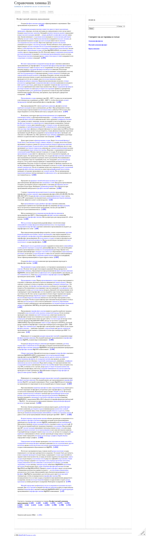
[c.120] (26, 219)
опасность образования (60, 301)
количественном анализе (56, 33)
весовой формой (65, 422)
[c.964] (57, 137)
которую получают (28, 430)
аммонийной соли (24, 225)
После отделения (45, 46)
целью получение (58, 451)
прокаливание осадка (25, 154)
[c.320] (40, 438)
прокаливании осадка (31, 204)
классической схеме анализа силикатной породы (42, 313)
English (50, 11)
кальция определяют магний (49, 336)
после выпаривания (46, 250)
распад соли (22, 395)
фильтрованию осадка (42, 140)
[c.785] (28, 94)
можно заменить (33, 194)
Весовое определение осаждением (33, 64)
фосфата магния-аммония (35, 23)
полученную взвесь (45, 110)
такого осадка (46, 322)
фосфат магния (53, 215)
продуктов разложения (50, 395)
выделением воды (58, 388)
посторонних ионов (64, 413)
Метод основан (26, 223)
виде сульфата (52, 436)
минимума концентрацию (33, 413)
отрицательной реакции (59, 148)
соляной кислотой (32, 346)
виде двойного (23, 420)
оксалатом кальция (39, 44)
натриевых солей (48, 183)
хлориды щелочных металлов (59, 461)
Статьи (17, 11)
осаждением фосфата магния (45, 83)
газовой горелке (49, 171)
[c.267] (69, 384)
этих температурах (29, 326)
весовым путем (40, 436)
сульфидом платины (64, 119)
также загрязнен (44, 466)
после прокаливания (53, 355)
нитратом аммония (33, 298)
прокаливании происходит (60, 393)
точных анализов (54, 73)
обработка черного (40, 296)
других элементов (64, 328)
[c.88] (44, 242)
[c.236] (51, 340)
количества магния (59, 43)
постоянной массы (24, 275)
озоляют (60, 165)
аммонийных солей (49, 413)
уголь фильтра (63, 288)
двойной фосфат (64, 407)
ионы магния (42, 39)
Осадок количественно (40, 146)
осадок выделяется (39, 253)
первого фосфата (52, 468)
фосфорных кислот (61, 184)
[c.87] (37, 229)
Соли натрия (47, 462)
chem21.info (22, 535)
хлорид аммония (23, 462)
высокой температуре (42, 315)
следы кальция (50, 328)
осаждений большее (24, 365)
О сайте (43, 11)
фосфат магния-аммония (40, 286)
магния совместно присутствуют (48, 29)
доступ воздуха (29, 301)
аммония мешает (23, 67)
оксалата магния (32, 43)
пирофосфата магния (55, 275)
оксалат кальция (33, 46)
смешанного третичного (39, 397)
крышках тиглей (36, 181)
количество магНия (47, 365)
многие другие (50, 357)
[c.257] (56, 257)
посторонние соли (42, 461)
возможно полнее (34, 142)
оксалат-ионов (29, 39)
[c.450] (38, 403)
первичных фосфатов (40, 388)
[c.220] (41, 25)
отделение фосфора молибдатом (40, 69)
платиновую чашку (24, 117)
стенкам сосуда (51, 125)
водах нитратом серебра (37, 150)
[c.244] (55, 447)
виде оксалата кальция (26, 35)
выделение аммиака (24, 271)
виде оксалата (62, 424)
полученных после (38, 459)
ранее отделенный (66, 167)
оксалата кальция (45, 41)
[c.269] (20, 505)
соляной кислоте (38, 123)
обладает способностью (43, 252)
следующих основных (25, 58)
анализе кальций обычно (40, 424)
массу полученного (41, 275)
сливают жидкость (46, 142)
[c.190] (52, 349)
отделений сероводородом (47, 361)
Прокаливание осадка (28, 98)
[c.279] (60, 503)
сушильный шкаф (24, 152)
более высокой (63, 474)
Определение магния (25, 56)
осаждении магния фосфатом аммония (49, 213)
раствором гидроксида (34, 148)
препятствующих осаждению (32, 248)
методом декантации (25, 146)
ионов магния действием (62, 37)
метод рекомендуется (28, 73)
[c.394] (43, 58)
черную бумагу (60, 282)
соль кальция (57, 426)
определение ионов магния (58, 48)
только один (60, 455)
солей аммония (27, 48)
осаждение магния (44, 359)
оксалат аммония (36, 462)
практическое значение (32, 33)
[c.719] (40, 372)
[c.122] (31, 503)
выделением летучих (34, 395)
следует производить (45, 234)
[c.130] (35, 263)
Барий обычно (63, 436)
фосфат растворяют (24, 123)
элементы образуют (62, 357)
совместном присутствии (53, 56)
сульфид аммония (58, 117)
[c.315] (34, 175)
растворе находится (65, 46)
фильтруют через (59, 196)
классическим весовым (56, 441)
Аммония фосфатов (95, 41)
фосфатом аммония (50, 487)
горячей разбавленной (34, 127)
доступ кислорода (64, 160)
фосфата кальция (63, 206)
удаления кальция (40, 246)
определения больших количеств (29, 75)
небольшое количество (50, 181)
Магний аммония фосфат (97, 45)
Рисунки (26, 11)
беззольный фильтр (62, 140)
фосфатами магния (56, 466)
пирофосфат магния (35, 217)
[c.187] (38, 503)
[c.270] (67, 503)
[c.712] (68, 505)
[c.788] (54, 505)
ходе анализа (63, 459)
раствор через (26, 129)
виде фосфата (51, 64)
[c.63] (40, 505)
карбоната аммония (48, 106)
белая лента (22, 142)
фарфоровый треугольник (60, 169)
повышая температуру (61, 284)
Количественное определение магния (34, 418)
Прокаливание (94, 49)
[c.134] (59, 188)
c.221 (39, 515)
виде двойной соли (49, 35)
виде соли (60, 428)
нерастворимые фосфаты (26, 359)
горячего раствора (26, 85)
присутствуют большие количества (57, 367)
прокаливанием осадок (49, 280)
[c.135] (59, 102)
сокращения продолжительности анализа (41, 192)
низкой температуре (25, 167)
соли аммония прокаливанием (50, 54)
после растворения (49, 79)
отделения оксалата (64, 485)
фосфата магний (43, 188)
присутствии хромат (25, 372)
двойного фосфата (45, 204)
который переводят (66, 489)
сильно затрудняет (42, 48)
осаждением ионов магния (64, 52)
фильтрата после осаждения (46, 485)
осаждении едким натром (45, 255)
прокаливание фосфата (53, 133)
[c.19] (62, 491)
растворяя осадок (37, 409)
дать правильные (36, 90)
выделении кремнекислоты (48, 115)
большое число (39, 67)
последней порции (58, 303)
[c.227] (20, 307)
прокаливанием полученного (59, 445)
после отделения (59, 443)
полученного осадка (47, 238)
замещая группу (42, 464)
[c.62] (51, 200)
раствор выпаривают (25, 54)
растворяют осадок (24, 125)
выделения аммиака (24, 173)
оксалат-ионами (63, 39)
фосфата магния (61, 35)
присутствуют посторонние (44, 89)
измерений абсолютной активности (30, 240)
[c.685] (45, 503)
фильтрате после (28, 246)
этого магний (31, 487)
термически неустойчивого (32, 393)
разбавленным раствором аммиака (59, 198)
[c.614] (33, 505)
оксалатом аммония (32, 363)
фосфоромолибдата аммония (28, 81)
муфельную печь (51, 173)
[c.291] (52, 503)
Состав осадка (56, 319)
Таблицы (34, 11)
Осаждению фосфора (48, 66)
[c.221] (43, 209)
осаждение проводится (29, 455)
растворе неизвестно (25, 89)
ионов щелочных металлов (38, 445)
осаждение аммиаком (47, 369)
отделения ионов (40, 37)
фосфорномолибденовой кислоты (42, 225)
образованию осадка (34, 50)
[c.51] (28, 332)
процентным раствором (48, 144)
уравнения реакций (47, 186)
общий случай (58, 392)
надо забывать (52, 135)
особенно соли (59, 462)
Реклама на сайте (31, 535)
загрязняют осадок (24, 464)
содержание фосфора (64, 87)
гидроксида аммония (64, 144)
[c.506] (20, 507)
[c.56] (27, 505)
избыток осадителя (57, 411)
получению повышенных (60, 470)
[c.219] (65, 112)
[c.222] (69, 415)
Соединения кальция (28, 29)
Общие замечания (27, 353)
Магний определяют (28, 485)
